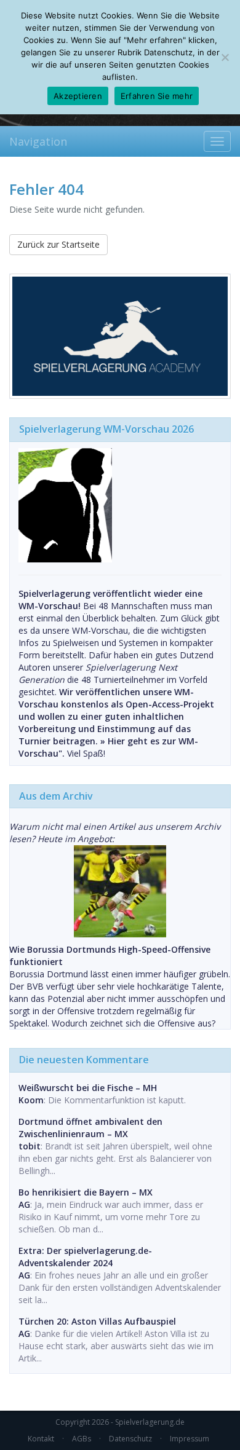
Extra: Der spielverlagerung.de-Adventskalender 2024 (85, 1257)
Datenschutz (130, 1438)
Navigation (38, 141)
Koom (31, 1100)
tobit (29, 1146)
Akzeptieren (78, 96)
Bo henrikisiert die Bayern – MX (85, 1192)
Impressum (189, 1438)
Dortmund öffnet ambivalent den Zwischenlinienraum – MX (90, 1128)
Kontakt (41, 1438)
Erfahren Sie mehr (157, 96)
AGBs (81, 1438)
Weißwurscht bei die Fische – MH (87, 1087)
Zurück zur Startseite (58, 244)
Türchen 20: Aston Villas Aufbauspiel (97, 1321)
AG (24, 1204)
